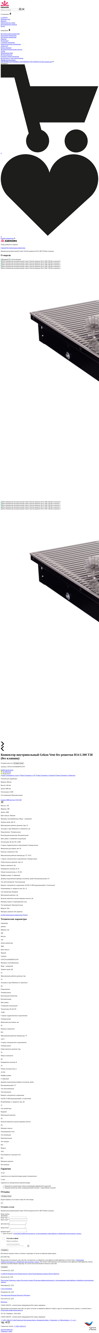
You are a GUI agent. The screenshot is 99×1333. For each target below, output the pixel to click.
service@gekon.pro (7, 1329)
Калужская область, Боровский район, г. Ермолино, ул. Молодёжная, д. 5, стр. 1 (50, 1320)
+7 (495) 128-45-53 (7, 1320)
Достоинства (5, 1224)
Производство (13, 1274)
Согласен (4, 1267)
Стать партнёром (6, 1288)
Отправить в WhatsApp (67, 775)
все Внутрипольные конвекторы (12, 915)
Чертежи (14, 1295)
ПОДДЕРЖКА (14, 62)
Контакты (4, 1302)
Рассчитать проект (27, 1280)
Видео (51, 1274)
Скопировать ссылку (12, 775)
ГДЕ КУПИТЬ (34, 62)
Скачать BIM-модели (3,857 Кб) (11, 800)
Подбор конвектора (45, 62)
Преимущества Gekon (25, 1274)
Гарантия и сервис (15, 1280)
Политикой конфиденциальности (12, 1310)
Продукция (5, 1280)
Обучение (26, 1295)
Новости (56, 1274)
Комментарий (5, 1231)
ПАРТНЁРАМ (24, 62)
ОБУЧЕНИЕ (5, 62)
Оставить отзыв (18, 763)
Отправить (5, 1250)
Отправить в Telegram (47, 775)
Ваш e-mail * (5, 1220)
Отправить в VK (29, 775)
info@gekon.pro (18, 1320)
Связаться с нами (6, 1331)
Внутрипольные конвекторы (15, 248)
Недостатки (5, 1228)
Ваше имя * (4, 1218)
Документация (6, 1295)
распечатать (9, 770)
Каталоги (20, 1295)
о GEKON (4, 1274)
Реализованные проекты (40, 1274)
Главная (3, 248)
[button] (6, 772)
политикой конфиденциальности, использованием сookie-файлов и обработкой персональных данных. (48, 1233)
